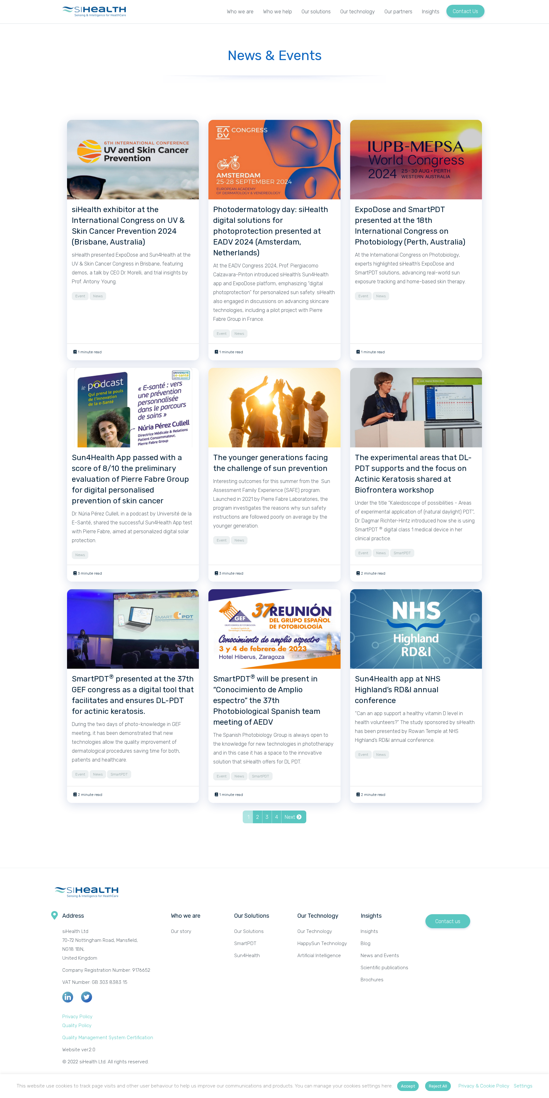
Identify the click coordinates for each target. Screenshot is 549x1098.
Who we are (240, 12)
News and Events (380, 955)
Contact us (447, 921)
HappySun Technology (322, 943)
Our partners (398, 12)
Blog (365, 943)
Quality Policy (77, 1025)
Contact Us (465, 11)
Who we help (277, 12)
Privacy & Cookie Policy (483, 1086)
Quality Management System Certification (107, 1037)
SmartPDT (245, 943)
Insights (430, 12)
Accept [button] (408, 1086)
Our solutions (316, 12)
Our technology (357, 12)
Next (290, 817)
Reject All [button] (438, 1086)
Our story (181, 931)
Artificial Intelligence (319, 955)
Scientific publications (384, 967)
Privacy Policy (77, 1016)
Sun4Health (247, 955)
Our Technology (314, 931)
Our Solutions (249, 931)
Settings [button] (523, 1086)
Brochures (372, 980)
